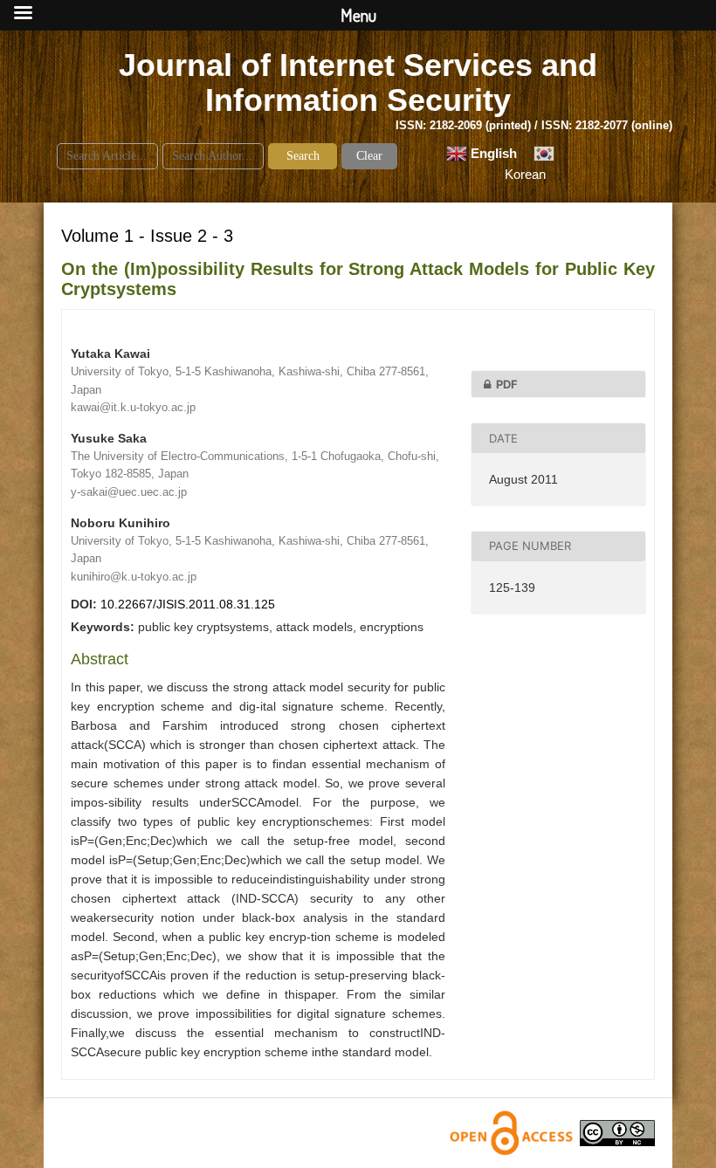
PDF (507, 384)
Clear (369, 155)
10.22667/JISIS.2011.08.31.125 (187, 604)
